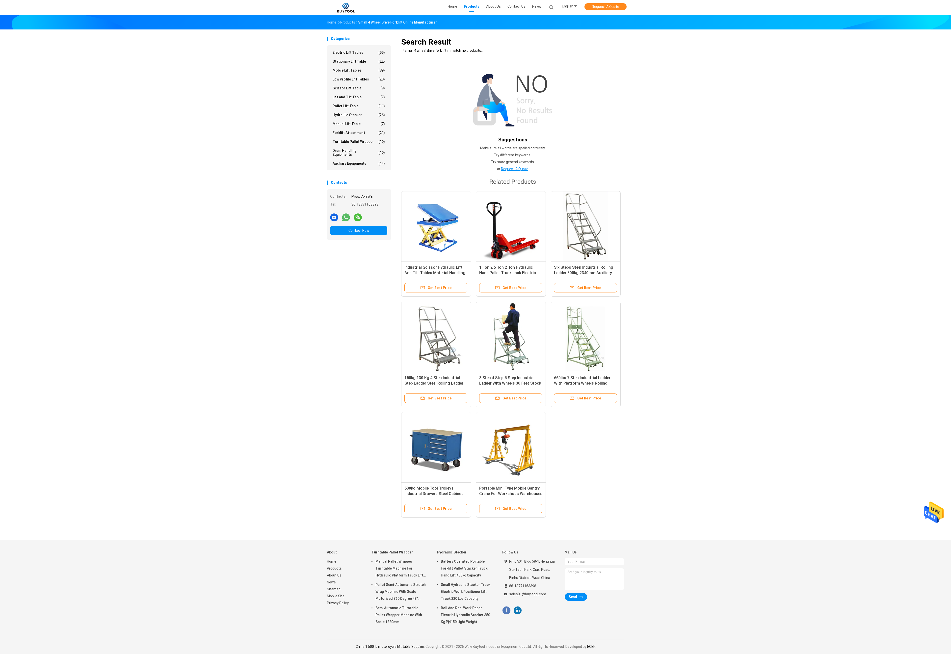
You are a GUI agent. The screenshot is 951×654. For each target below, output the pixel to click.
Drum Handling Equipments (359, 153)
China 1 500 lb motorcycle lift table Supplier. (390, 647)
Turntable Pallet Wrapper (359, 142)
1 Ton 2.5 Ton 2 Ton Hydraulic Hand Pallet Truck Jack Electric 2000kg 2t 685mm (507, 273)
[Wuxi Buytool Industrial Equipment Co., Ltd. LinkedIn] (518, 610)
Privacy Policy (338, 603)
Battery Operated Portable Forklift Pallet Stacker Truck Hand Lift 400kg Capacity (464, 568)
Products (334, 568)
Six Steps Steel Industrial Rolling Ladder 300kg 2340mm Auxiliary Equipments (583, 273)
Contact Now (358, 231)
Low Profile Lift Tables (359, 79)
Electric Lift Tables (359, 52)
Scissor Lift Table (359, 88)
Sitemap (334, 589)
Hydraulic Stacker (359, 115)
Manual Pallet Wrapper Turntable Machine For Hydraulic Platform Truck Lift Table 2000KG (399, 569)
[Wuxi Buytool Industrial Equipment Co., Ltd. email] (334, 217)
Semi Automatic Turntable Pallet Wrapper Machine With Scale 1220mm (398, 615)
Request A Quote (605, 7)
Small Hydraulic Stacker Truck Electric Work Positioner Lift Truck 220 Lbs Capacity (465, 592)
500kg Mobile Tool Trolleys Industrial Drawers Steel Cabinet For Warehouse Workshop (433, 493)
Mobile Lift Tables (359, 70)
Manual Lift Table (359, 124)
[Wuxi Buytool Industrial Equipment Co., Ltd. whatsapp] (346, 217)
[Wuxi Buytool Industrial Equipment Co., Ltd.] (346, 7)
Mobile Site (335, 596)
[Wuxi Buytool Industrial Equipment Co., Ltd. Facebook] (506, 610)
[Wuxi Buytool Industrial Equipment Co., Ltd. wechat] (358, 217)
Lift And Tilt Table (359, 97)
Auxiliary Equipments (359, 163)
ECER (591, 647)
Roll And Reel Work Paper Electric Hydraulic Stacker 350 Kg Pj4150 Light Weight (465, 615)
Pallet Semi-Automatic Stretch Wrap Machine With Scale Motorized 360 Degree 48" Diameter (400, 592)
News (331, 582)
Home (331, 561)
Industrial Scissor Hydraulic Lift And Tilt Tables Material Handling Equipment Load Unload (434, 273)
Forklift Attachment (359, 133)
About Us (334, 575)
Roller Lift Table (359, 106)
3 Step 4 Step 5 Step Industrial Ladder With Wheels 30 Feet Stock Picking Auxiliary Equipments (510, 383)
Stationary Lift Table (359, 61)
